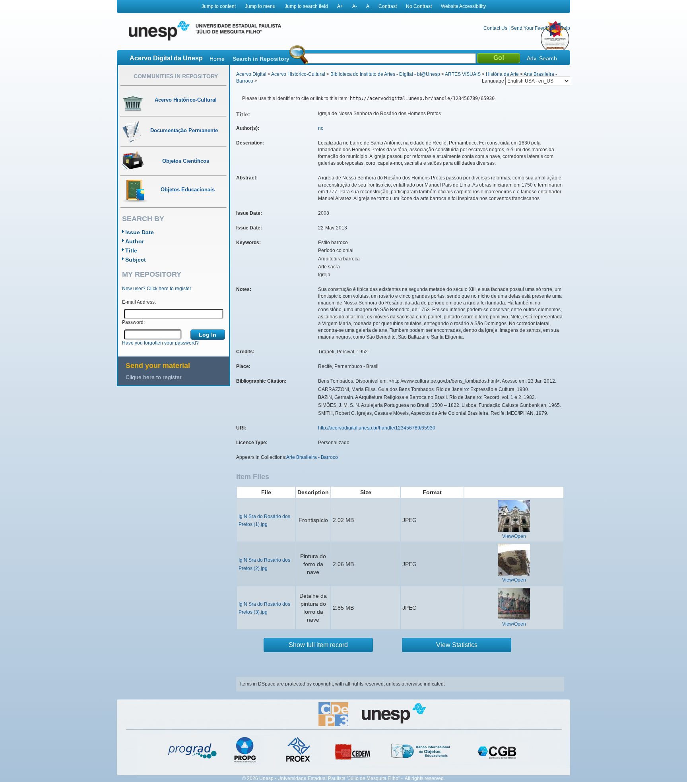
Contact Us (495, 28)
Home (217, 59)
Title (131, 250)
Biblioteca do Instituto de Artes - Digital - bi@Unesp (385, 74)
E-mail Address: (139, 302)
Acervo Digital (251, 74)
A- (354, 6)
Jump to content (219, 6)
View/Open (514, 536)
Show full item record (318, 644)
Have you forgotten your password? (160, 343)
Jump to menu (260, 6)
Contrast (387, 6)
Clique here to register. (154, 377)
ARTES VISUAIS (463, 74)
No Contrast (419, 6)
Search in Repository (261, 59)
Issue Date (139, 232)
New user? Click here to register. (157, 288)
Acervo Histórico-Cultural (298, 74)
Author (134, 241)
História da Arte (502, 74)
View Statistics (456, 644)
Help (565, 28)
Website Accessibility (463, 6)
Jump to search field (306, 6)
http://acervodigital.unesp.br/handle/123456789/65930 (376, 428)
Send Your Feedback (533, 28)
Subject (135, 259)
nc (320, 128)
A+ (340, 6)
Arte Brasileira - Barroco (312, 457)
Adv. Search (542, 58)
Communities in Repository (176, 76)
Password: (133, 322)
